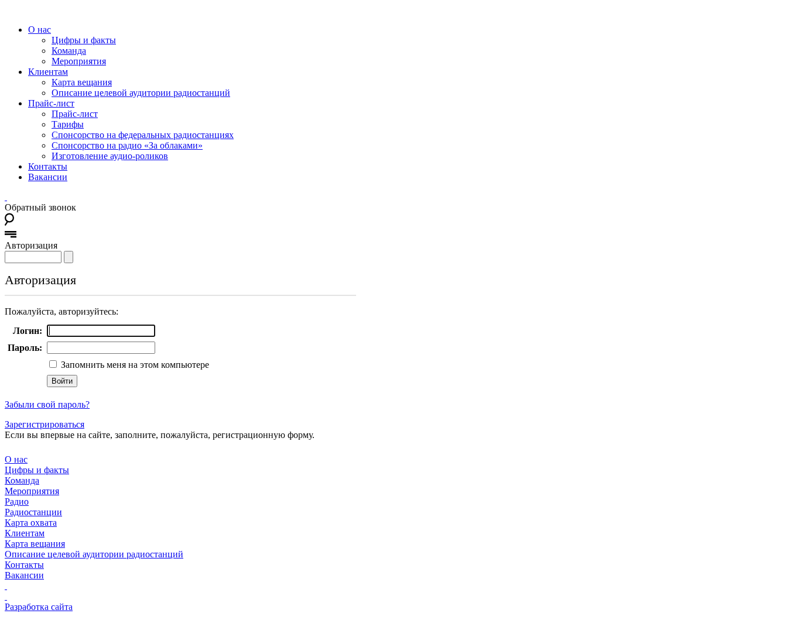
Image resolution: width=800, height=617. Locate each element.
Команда (69, 51)
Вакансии (47, 177)
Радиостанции (33, 512)
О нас (39, 30)
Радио (17, 501)
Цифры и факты (84, 40)
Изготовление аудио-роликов (110, 156)
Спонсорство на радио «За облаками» (127, 145)
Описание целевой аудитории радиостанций (141, 93)
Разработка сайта (39, 607)
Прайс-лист (51, 103)
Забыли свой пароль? (47, 404)
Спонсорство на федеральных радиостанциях (143, 135)
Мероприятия (79, 61)
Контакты (47, 166)
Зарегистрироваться (44, 424)
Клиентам (48, 72)
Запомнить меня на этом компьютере (134, 365)
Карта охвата (31, 523)
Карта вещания (82, 82)
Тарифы (68, 124)
